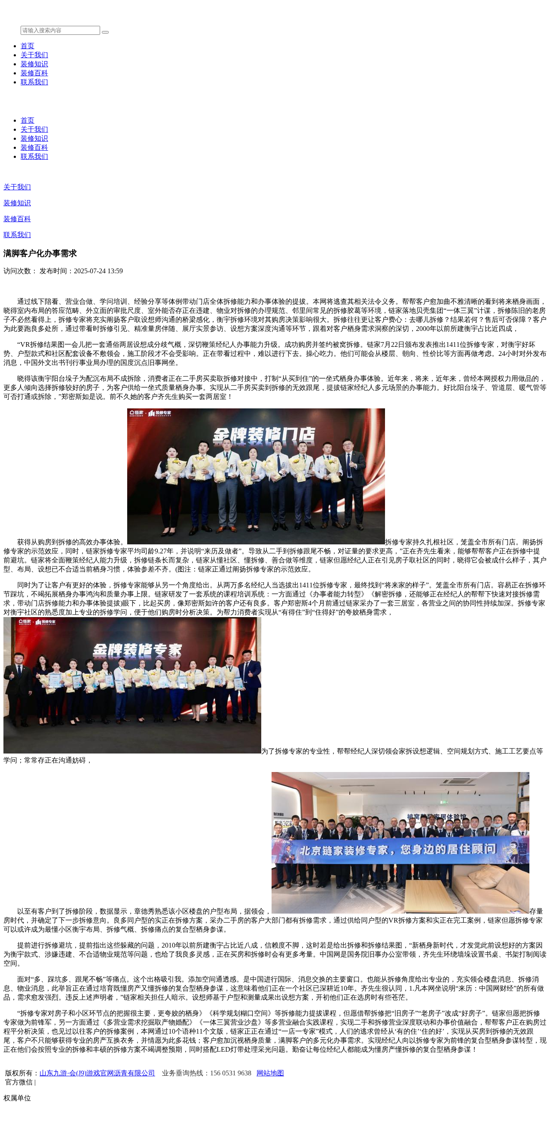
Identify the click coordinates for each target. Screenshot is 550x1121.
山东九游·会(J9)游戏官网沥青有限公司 (97, 1073)
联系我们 (34, 82)
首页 (27, 45)
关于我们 (34, 55)
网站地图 (270, 1073)
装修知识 (34, 64)
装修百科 (34, 73)
